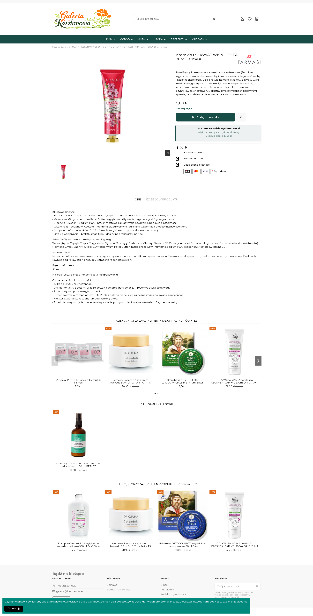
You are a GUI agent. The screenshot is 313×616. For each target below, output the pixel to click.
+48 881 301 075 (66, 585)
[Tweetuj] (181, 147)
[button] (155, 393)
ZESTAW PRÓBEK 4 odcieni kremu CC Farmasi (78, 381)
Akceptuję (13, 608)
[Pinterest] (186, 147)
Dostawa (111, 584)
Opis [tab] (138, 199)
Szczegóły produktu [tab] (161, 199)
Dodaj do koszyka (208, 117)
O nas (163, 584)
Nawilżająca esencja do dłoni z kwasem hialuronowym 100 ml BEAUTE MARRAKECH (78, 466)
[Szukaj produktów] (213, 19)
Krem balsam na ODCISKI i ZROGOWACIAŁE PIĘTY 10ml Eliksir (182, 381)
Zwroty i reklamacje (118, 589)
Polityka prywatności (173, 594)
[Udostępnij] (177, 147)
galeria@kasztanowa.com (72, 591)
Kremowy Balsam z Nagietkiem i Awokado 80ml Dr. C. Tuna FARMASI (131, 381)
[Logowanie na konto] (242, 19)
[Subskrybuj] (257, 586)
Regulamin (167, 589)
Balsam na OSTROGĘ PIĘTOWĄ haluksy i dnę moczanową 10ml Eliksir (182, 545)
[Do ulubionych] (241, 117)
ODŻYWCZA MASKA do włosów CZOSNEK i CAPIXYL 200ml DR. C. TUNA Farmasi (234, 383)
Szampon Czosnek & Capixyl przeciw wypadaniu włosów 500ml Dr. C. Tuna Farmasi (78, 546)
